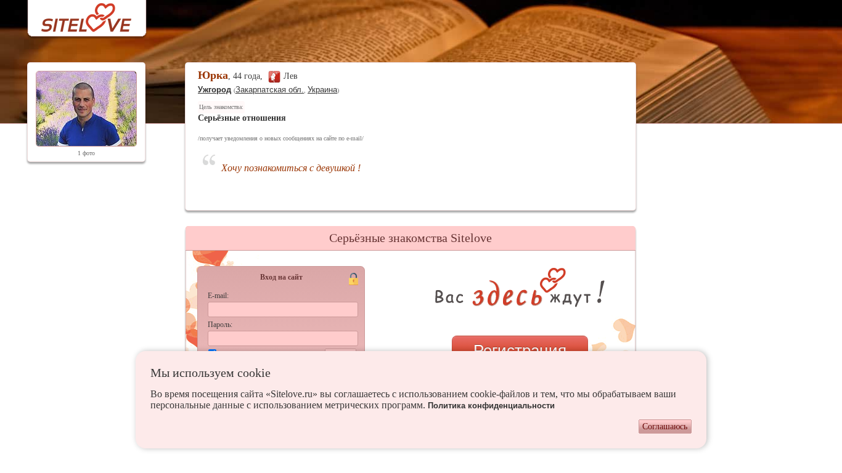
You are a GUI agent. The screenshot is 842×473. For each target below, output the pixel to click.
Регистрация (519, 350)
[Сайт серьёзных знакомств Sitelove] (76, 14)
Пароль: (220, 324)
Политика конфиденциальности (491, 405)
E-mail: (218, 295)
